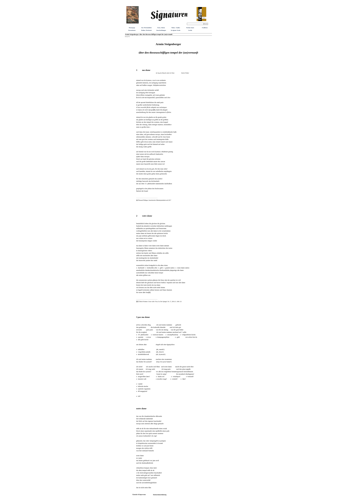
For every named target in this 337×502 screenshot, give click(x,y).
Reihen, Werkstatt (146, 30)
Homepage (132, 27)
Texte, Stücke (161, 27)
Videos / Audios (175, 27)
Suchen (206, 24)
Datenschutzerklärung (159, 494)
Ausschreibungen (161, 30)
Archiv (190, 30)
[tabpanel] (168, 52)
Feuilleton (205, 27)
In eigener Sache (175, 30)
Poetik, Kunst (190, 27)
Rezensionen (132, 30)
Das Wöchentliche (146, 27)
